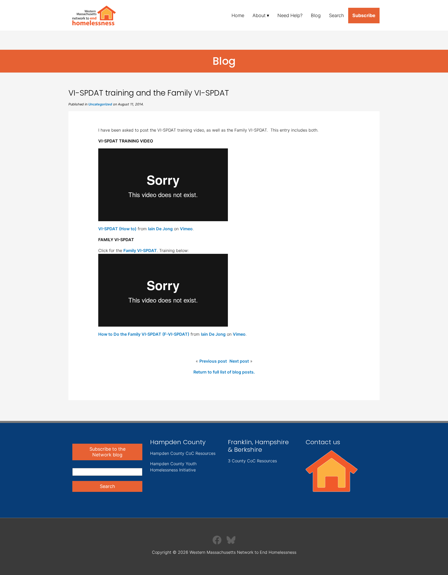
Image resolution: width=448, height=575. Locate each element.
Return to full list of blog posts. (224, 372)
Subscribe (363, 15)
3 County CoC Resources (252, 460)
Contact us (323, 442)
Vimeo (186, 228)
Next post (239, 361)
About (259, 15)
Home (238, 15)
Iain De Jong (160, 228)
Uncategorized (100, 104)
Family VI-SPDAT (140, 250)
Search (336, 15)
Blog (316, 15)
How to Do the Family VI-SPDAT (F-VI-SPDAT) (143, 334)
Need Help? (290, 15)
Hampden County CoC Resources (182, 453)
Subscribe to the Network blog (107, 451)
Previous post (213, 361)
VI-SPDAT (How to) (117, 228)
